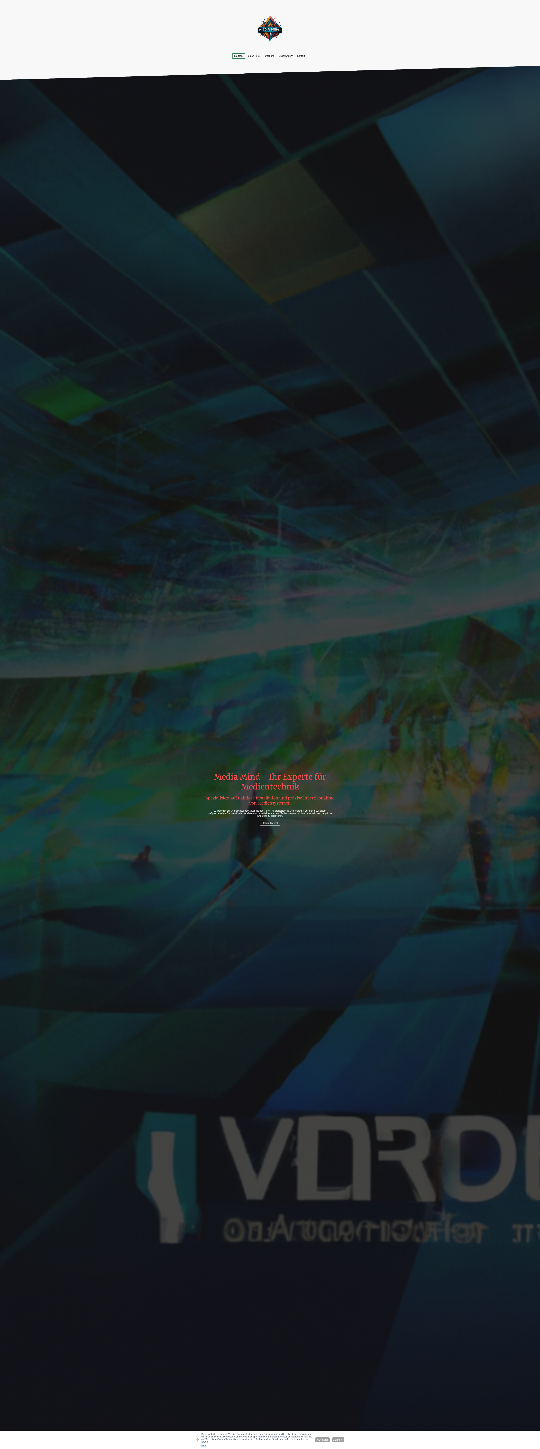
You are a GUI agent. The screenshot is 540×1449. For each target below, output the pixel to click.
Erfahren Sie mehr (270, 823)
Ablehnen (338, 1440)
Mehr (203, 1445)
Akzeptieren (322, 1440)
